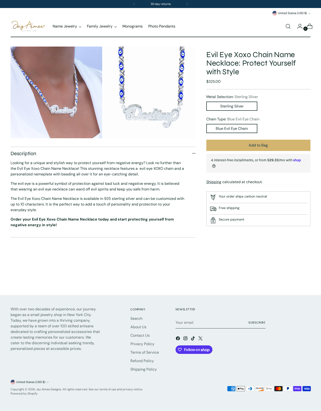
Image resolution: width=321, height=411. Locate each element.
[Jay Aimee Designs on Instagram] (186, 339)
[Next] (187, 4)
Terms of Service (144, 352)
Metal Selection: (232, 96)
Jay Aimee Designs (48, 389)
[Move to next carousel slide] (306, 279)
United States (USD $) (292, 13)
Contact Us (140, 335)
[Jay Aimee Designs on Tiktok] (193, 339)
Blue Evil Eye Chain (232, 128)
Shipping (213, 181)
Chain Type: (232, 119)
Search (136, 318)
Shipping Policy (143, 369)
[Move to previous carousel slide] (296, 279)
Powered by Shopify (24, 393)
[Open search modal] (288, 26)
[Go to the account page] (298, 26)
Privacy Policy (142, 343)
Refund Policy (142, 360)
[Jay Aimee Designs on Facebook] (178, 339)
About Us (138, 326)
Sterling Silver (232, 106)
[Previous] (134, 4)
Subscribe (256, 322)
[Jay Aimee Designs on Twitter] (201, 339)
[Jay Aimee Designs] (28, 26)
